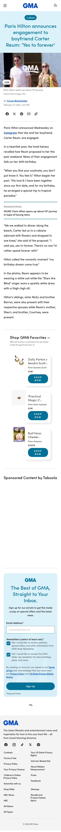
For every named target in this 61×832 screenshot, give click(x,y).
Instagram (10, 133)
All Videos (8, 806)
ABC (6, 800)
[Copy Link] (36, 114)
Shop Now (38, 379)
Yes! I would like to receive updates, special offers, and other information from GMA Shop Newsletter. (32, 645)
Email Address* (15, 623)
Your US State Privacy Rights (41, 754)
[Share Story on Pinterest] (21, 114)
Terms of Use (10, 758)
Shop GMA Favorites (28, 337)
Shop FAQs (9, 789)
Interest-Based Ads (40, 760)
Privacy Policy (17, 673)
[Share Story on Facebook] (7, 114)
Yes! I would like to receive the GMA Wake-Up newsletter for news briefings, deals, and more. (31, 657)
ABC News (9, 794)
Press (33, 775)
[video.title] (30, 70)
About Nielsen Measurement (37, 768)
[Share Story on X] (14, 114)
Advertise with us (12, 783)
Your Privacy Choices (14, 769)
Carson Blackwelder (17, 100)
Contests (8, 752)
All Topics (8, 811)
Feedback (36, 780)
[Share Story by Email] (28, 114)
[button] (5, 5)
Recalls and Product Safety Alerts (38, 797)
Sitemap (35, 789)
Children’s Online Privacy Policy (12, 776)
